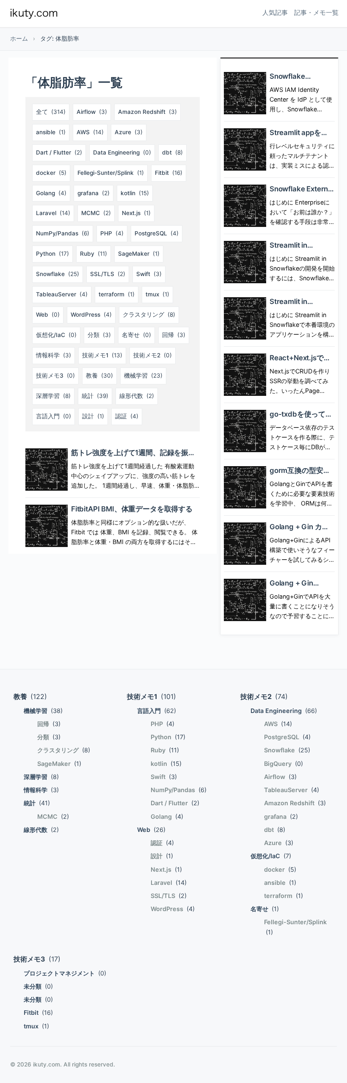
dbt (172, 152)
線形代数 (136, 395)
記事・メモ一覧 (316, 12)
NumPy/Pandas (62, 233)
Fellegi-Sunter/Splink (110, 172)
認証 (126, 416)
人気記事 (275, 12)
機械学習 (143, 375)
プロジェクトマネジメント (65, 973)
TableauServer (62, 294)
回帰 (173, 335)
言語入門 (53, 416)
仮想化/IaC (56, 335)
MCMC (96, 213)
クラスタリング (149, 314)
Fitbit (168, 172)
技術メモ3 (55, 375)
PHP (112, 233)
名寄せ (136, 335)
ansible (51, 132)
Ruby (93, 253)
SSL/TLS (107, 274)
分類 (99, 335)
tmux (157, 294)
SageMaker (139, 253)
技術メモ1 (102, 355)
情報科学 (53, 355)
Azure (129, 132)
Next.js (136, 213)
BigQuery (283, 763)
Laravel (53, 213)
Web (48, 314)
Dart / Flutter (59, 152)
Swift (149, 274)
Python (52, 253)
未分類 (38, 986)
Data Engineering (122, 152)
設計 (93, 416)
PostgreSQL (157, 233)
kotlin (135, 193)
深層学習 (53, 395)
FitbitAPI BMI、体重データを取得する (132, 509)
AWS (90, 132)
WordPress (91, 314)
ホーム (19, 38)
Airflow (92, 111)
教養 (99, 375)
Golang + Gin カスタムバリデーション (302, 531)
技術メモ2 (152, 355)
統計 (95, 395)
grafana (93, 193)
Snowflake (57, 274)
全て (51, 111)
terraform (117, 294)
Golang (51, 193)
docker (51, 172)
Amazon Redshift (147, 111)
